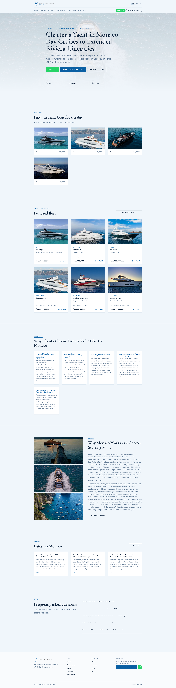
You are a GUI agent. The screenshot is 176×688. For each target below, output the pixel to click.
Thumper (77, 249)
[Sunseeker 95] (125, 280)
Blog (79, 10)
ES (140, 3)
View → (63, 261)
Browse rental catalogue (129, 212)
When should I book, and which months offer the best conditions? (104, 630)
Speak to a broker (134, 10)
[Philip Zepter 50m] (88, 280)
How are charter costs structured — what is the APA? (100, 609)
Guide (74, 10)
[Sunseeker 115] (51, 280)
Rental (36, 10)
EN (133, 3)
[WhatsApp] (140, 667)
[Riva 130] (51, 231)
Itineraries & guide (98, 515)
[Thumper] (88, 231)
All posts (135, 545)
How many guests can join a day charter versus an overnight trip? (104, 616)
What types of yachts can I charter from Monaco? (98, 602)
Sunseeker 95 (115, 298)
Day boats (43, 10)
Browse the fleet (97, 69)
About (84, 10)
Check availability (126, 667)
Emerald (113, 249)
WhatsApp (120, 10)
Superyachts (61, 10)
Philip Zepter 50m (80, 298)
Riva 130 (39, 249)
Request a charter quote (73, 69)
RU (137, 3)
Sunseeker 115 (41, 298)
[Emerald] (125, 231)
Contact (99, 261)
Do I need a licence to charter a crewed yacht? (97, 623)
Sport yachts (51, 10)
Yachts (69, 10)
